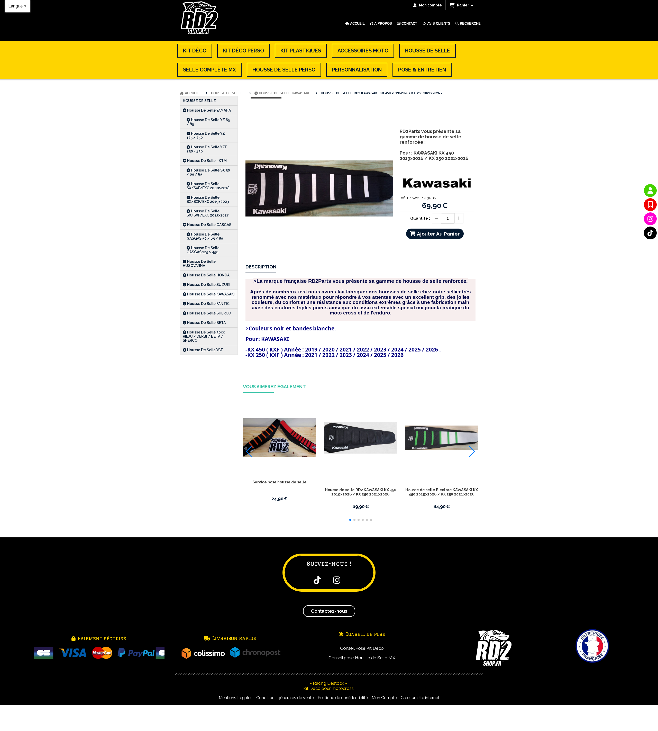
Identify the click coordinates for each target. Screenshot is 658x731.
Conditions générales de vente (285, 697)
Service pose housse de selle (279, 482)
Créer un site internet (420, 697)
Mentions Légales (235, 697)
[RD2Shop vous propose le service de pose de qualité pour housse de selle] (279, 437)
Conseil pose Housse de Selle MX (361, 657)
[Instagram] (650, 218)
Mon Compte (384, 697)
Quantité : (420, 218)
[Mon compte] (650, 190)
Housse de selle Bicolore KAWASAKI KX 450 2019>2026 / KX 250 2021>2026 (441, 492)
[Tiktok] (650, 233)
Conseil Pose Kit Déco (362, 648)
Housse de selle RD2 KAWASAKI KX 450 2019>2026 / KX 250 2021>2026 (360, 492)
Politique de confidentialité (343, 697)
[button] (350, 520)
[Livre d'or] (650, 204)
